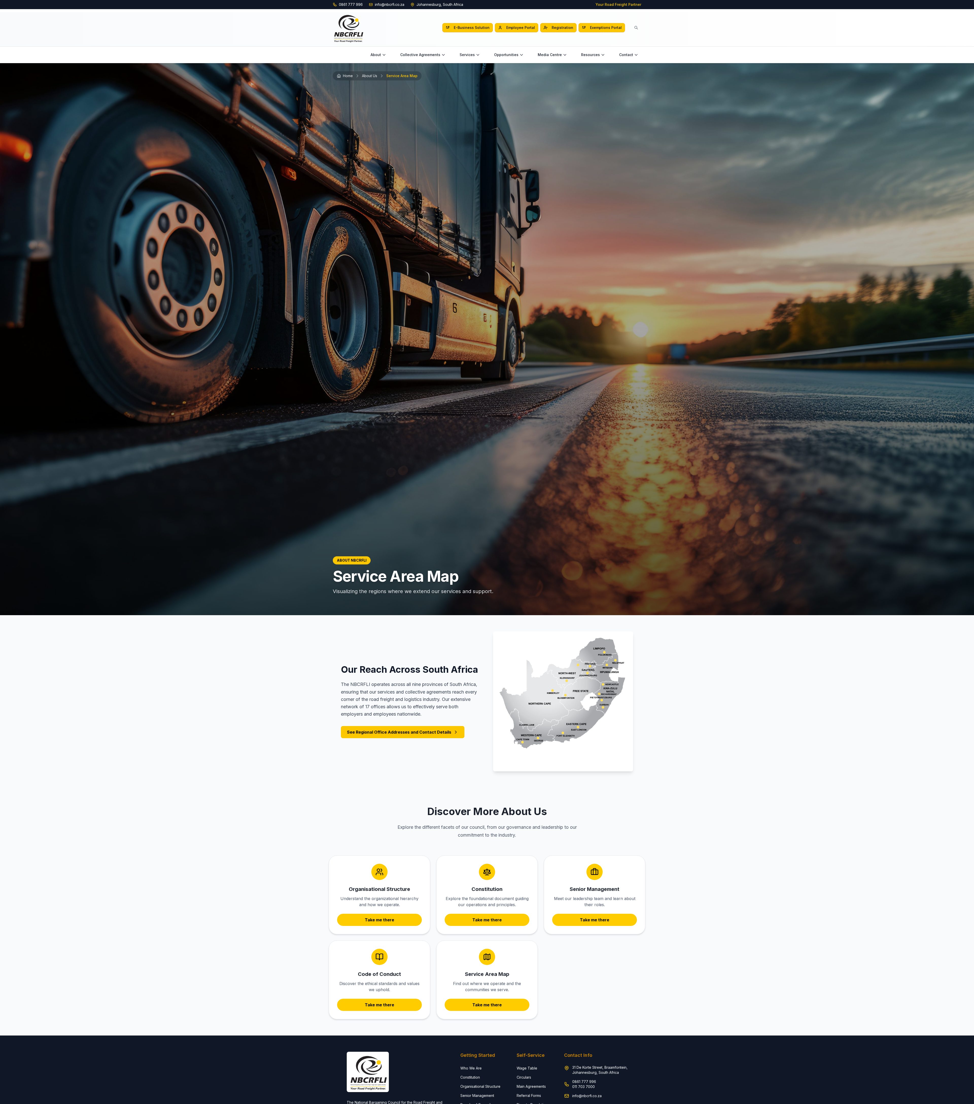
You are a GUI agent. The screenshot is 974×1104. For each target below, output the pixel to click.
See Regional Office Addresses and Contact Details (399, 732)
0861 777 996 (351, 4)
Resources (590, 55)
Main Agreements (531, 1086)
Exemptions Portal (606, 27)
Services (467, 55)
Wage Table (527, 1068)
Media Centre (550, 55)
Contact (626, 55)
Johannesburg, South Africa (439, 4)
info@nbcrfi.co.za (389, 4)
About (376, 55)
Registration (562, 27)
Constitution (470, 1077)
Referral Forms (529, 1095)
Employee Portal (520, 27)
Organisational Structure (480, 1086)
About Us (369, 76)
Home (348, 76)
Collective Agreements (420, 55)
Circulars (524, 1077)
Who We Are (471, 1068)
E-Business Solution (472, 27)
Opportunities (506, 55)
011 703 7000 (583, 1086)
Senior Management (477, 1095)
